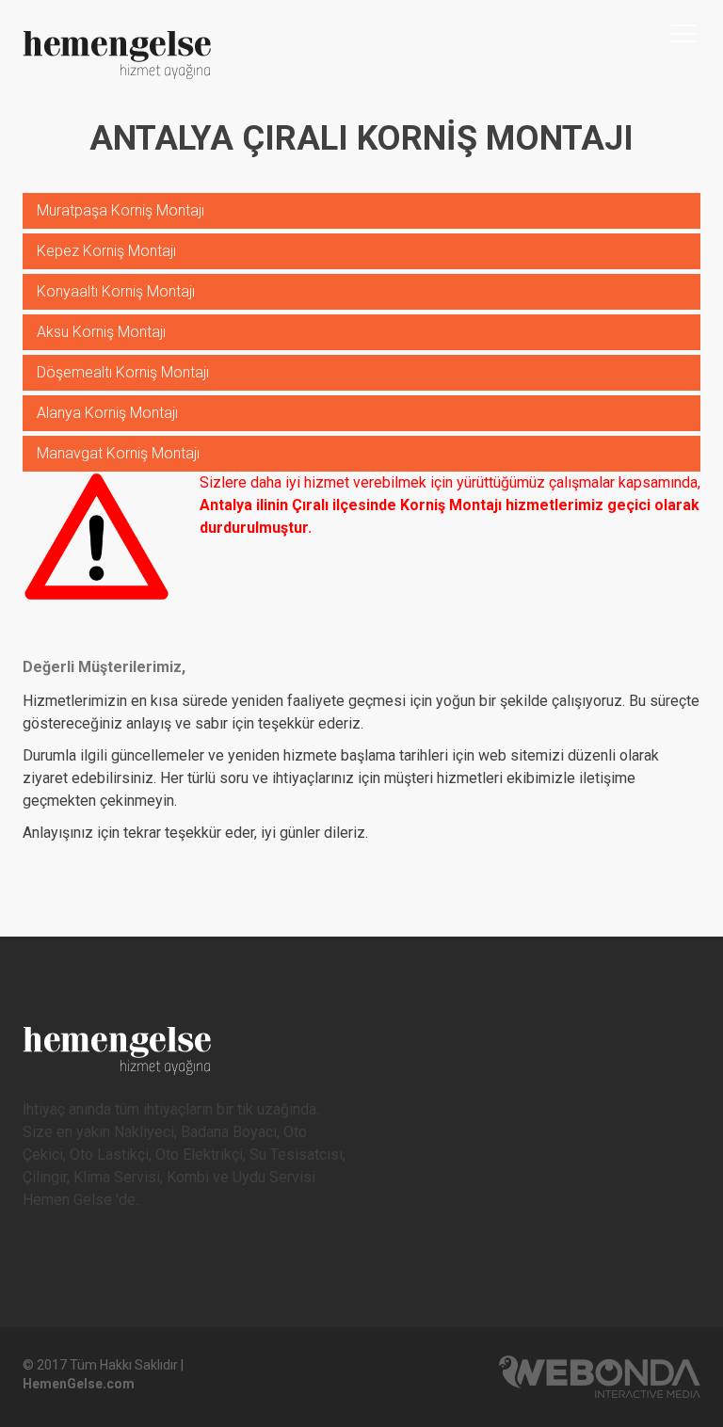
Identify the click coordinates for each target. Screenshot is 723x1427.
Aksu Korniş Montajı (101, 332)
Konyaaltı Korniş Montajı (116, 291)
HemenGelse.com (79, 1383)
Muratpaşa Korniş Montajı (120, 210)
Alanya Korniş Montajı (107, 413)
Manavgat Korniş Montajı (118, 453)
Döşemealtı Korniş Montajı (123, 372)
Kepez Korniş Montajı (106, 251)
